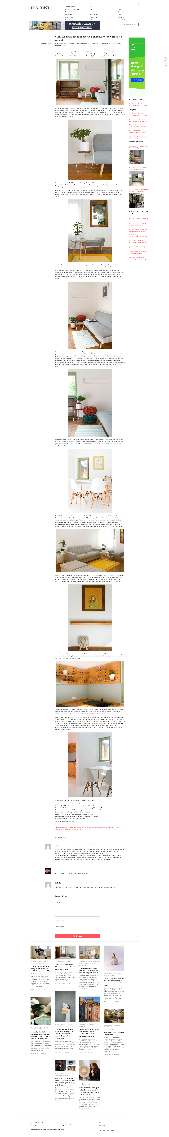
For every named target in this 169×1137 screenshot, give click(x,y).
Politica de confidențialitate (106, 1130)
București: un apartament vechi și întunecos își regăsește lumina (138, 137)
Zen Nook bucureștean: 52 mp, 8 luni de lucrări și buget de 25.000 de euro (138, 120)
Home (119, 9)
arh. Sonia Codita (94, 827)
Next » (49, 43)
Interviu (114, 975)
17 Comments (91, 989)
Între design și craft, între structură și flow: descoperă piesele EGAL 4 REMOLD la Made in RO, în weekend (40, 1035)
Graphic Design (69, 17)
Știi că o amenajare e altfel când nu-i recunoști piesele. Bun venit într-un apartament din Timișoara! (138, 247)
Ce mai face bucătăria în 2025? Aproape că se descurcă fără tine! (138, 168)
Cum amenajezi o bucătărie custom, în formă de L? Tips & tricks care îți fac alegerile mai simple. (138, 147)
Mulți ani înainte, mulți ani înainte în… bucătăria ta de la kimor (138, 190)
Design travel (93, 17)
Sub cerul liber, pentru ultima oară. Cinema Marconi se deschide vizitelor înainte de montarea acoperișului (89, 1032)
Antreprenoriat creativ (36, 961)
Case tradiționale (59, 961)
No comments (42, 989)
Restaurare (67, 961)
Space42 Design (116, 827)
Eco (91, 12)
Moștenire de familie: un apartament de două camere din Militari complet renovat (137, 125)
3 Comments (65, 45)
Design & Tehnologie (109, 1025)
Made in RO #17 (38, 1029)
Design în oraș (69, 20)
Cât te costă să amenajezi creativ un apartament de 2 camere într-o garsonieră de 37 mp (138, 219)
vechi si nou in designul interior (72, 829)
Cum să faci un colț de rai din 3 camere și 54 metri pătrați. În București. (137, 224)
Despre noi (121, 12)
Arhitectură (82, 1024)
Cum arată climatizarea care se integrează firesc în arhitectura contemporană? (114, 1032)
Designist (40, 1123)
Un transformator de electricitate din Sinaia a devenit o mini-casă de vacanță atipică (138, 131)
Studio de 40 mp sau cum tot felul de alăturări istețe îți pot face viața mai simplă (138, 235)
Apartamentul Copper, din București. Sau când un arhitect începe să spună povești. (137, 241)
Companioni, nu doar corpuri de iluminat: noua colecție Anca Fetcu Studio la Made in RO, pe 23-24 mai (89, 1090)
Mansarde (92, 4)
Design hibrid (68, 14)
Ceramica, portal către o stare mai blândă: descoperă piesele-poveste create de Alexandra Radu (114, 981)
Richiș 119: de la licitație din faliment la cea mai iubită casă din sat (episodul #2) (65, 966)
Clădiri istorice (90, 1024)
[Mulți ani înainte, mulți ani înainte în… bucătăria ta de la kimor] (136, 200)
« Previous (44, 43)
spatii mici (58, 829)
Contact (120, 14)
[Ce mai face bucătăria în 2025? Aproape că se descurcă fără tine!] (136, 178)
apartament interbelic (81, 827)
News (91, 6)
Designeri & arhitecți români (72, 9)
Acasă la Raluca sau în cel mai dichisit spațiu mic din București (138, 258)
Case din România (70, 6)
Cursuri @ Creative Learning (125, 20)
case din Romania (105, 827)
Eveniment (119, 1025)
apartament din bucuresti (66, 827)
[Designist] (40, 10)
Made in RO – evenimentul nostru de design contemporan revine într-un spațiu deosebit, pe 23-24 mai (65, 1081)
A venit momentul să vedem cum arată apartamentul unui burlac (138, 252)
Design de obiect (69, 12)
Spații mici (58, 45)
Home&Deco (58, 1026)
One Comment (66, 983)
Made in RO (121, 17)
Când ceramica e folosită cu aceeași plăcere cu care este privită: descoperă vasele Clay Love (40, 969)
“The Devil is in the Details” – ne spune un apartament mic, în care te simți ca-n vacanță (138, 104)
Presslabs (61, 1129)
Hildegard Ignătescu (62, 43)
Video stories (93, 20)
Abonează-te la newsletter (130, 24)
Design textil (70, 1024)
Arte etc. (92, 9)
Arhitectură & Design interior (73, 4)
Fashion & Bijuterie (95, 14)
